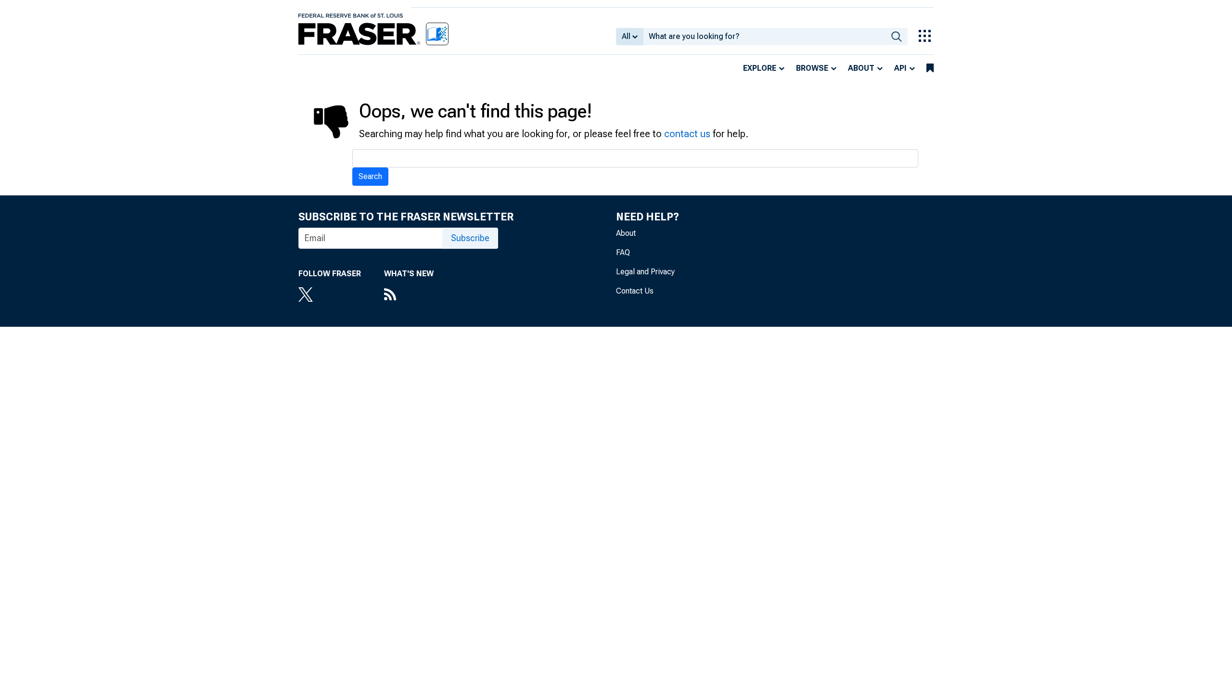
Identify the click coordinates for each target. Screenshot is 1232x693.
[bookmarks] (930, 68)
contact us (687, 134)
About (861, 68)
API (900, 68)
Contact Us (635, 290)
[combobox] (764, 36)
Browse (812, 68)
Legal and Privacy (645, 271)
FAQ (623, 252)
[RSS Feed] (409, 295)
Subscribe (470, 238)
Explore (759, 68)
